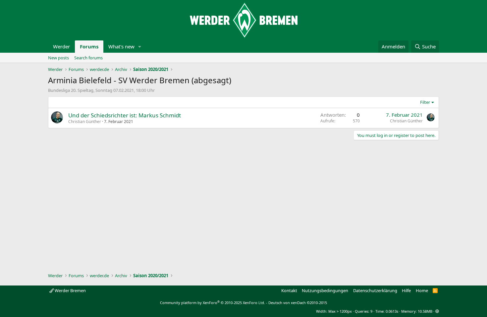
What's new (121, 46)
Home (422, 290)
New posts (58, 58)
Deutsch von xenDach (297, 302)
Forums (89, 46)
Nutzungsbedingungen (325, 290)
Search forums (88, 58)
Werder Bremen (70, 290)
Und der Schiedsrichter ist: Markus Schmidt (124, 115)
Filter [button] (425, 102)
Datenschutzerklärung (375, 290)
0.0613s (392, 311)
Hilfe (406, 290)
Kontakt (289, 290)
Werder (61, 46)
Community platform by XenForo (212, 302)
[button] (139, 46)
